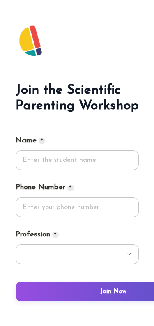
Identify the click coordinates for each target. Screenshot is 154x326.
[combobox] (77, 207)
